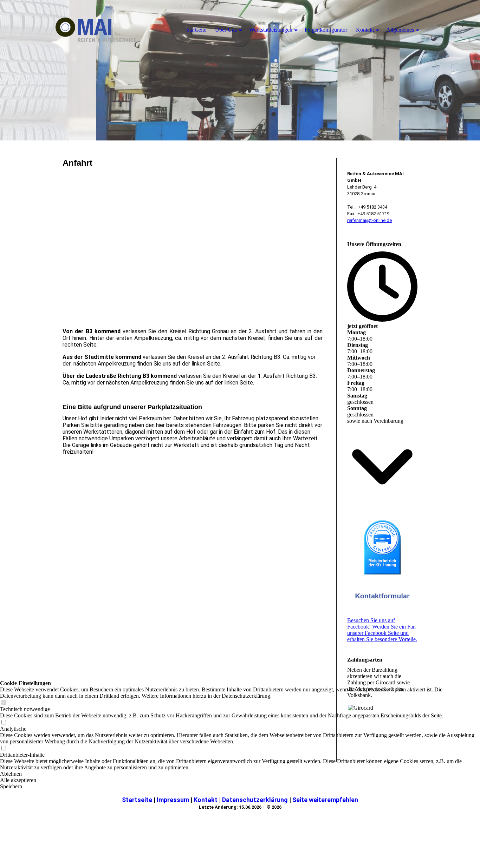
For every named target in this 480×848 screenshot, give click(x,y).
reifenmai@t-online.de (369, 220)
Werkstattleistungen (270, 30)
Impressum (173, 799)
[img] (240, 70)
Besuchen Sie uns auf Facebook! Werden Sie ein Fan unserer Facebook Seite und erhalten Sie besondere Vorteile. (382, 629)
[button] (240, 780)
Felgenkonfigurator (326, 30)
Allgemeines (400, 30)
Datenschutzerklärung (255, 799)
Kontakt (206, 799)
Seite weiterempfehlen (325, 799)
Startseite (138, 799)
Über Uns (226, 30)
